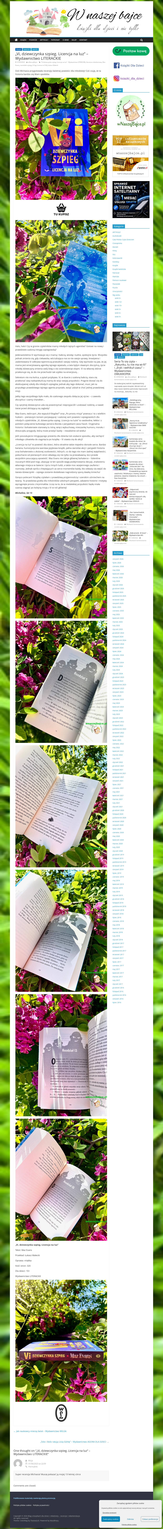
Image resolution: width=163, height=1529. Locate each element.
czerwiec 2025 (118, 611)
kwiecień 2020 (118, 840)
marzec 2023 (118, 710)
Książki (23, 40)
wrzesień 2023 (118, 688)
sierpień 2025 (118, 603)
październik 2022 (119, 729)
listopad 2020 (118, 814)
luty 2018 (116, 936)
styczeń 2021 (118, 806)
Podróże (33, 40)
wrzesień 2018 (118, 910)
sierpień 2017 (118, 958)
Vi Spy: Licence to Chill (40, 65)
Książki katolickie (119, 269)
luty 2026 (116, 581)
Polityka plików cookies (129, 1525)
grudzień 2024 (118, 633)
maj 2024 (116, 659)
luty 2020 (116, 847)
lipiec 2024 (117, 651)
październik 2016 (119, 995)
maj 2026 (116, 570)
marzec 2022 (118, 755)
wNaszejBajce (32, 62)
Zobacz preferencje (150, 1519)
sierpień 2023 (118, 692)
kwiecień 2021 (118, 795)
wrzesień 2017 (118, 954)
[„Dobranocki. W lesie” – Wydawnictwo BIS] (120, 532)
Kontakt (83, 40)
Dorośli (115, 247)
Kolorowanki (117, 258)
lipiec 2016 (117, 1002)
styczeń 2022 (118, 762)
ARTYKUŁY (117, 232)
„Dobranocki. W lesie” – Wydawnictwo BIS (138, 534)
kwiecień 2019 (118, 884)
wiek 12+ (27, 49)
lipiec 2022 (117, 740)
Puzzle (115, 287)
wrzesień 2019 (118, 866)
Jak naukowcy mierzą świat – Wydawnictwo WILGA (39, 1431)
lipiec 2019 (117, 873)
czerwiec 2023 (118, 699)
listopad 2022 (118, 725)
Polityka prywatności (41, 1505)
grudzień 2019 (118, 854)
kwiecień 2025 (118, 618)
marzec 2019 (118, 888)
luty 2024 (116, 670)
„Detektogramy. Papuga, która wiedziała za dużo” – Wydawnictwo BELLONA (137, 404)
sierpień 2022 (118, 736)
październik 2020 (119, 818)
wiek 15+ (118, 305)
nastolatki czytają (26, 65)
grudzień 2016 (118, 988)
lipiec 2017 (117, 962)
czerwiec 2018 (118, 921)
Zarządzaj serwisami (109, 1513)
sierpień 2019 (118, 869)
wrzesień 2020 (118, 821)
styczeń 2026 (118, 585)
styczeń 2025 (118, 629)
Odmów (130, 1519)
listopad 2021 (118, 769)
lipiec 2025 (117, 607)
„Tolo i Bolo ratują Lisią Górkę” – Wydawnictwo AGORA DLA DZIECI (74, 1441)
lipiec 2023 (117, 696)
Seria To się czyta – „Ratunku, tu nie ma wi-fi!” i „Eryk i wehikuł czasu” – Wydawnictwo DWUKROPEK (130, 368)
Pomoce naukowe (119, 280)
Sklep (74, 40)
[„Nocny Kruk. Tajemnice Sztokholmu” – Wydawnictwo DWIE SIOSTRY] (120, 419)
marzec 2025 (118, 622)
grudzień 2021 (118, 766)
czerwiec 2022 (118, 744)
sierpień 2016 (118, 999)
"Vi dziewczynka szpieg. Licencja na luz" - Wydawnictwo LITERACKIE (63, 62)
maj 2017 (116, 969)
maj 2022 (116, 747)
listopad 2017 (118, 947)
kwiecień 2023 (118, 707)
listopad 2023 (118, 681)
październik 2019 (119, 862)
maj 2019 (116, 880)
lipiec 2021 (117, 784)
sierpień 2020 (118, 825)
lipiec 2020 (117, 829)
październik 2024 (119, 640)
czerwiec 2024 (118, 655)
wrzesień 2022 (118, 733)
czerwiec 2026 (118, 566)
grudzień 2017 (118, 943)
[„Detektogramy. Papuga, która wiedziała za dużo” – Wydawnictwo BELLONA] (120, 399)
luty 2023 (116, 714)
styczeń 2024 (118, 673)
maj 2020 (116, 836)
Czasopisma (117, 243)
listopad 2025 (118, 592)
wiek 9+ (35, 49)
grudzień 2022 (118, 721)
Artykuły (44, 40)
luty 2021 (116, 803)
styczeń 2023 (118, 718)
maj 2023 (116, 703)
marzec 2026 (118, 577)
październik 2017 (119, 951)
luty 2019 (116, 891)
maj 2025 (116, 614)
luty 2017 (116, 980)
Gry (114, 254)
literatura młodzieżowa (94, 62)
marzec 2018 (118, 932)
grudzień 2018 (118, 899)
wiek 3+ (118, 309)
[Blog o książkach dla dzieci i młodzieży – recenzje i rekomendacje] (16, 39)
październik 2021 (119, 773)
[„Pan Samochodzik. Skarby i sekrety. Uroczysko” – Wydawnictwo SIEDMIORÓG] (120, 511)
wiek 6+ (118, 313)
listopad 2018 (118, 903)
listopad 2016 (118, 991)
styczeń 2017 (118, 984)
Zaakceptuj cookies (110, 1519)
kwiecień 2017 (118, 973)
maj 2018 (116, 925)
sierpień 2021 (118, 781)
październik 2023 (119, 684)
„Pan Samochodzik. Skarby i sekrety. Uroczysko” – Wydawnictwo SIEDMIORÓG (136, 517)
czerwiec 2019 (118, 877)
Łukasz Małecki (53, 65)
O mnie (66, 40)
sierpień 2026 (118, 559)
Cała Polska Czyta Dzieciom (123, 239)
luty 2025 (116, 625)
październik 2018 (119, 906)
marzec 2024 (118, 666)
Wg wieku (116, 295)
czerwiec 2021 (118, 788)
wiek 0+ (118, 298)
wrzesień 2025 (118, 599)
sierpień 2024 (118, 648)
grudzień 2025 (118, 588)
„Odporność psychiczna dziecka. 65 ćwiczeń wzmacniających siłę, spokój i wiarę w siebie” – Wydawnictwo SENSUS (130, 495)
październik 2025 (119, 596)
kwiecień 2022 (118, 751)
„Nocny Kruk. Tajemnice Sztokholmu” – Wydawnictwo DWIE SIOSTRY (138, 424)
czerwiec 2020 (118, 832)
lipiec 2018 (117, 917)
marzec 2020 (118, 843)
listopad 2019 (118, 858)
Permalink (32, 1466)
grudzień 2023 (118, 677)
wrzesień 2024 (118, 644)
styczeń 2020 (118, 851)
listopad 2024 (118, 636)
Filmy (115, 251)
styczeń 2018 (118, 940)
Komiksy (116, 262)
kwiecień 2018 (118, 928)
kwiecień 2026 (118, 574)
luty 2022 (116, 758)
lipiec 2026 (117, 563)
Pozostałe (116, 284)
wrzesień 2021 (118, 777)
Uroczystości (117, 291)
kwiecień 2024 (118, 662)
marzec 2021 (118, 799)
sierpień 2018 (118, 914)
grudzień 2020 (118, 810)
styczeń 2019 (118, 895)
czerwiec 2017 (118, 965)
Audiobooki (117, 236)
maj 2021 (116, 792)
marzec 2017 (118, 976)
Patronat (55, 40)
